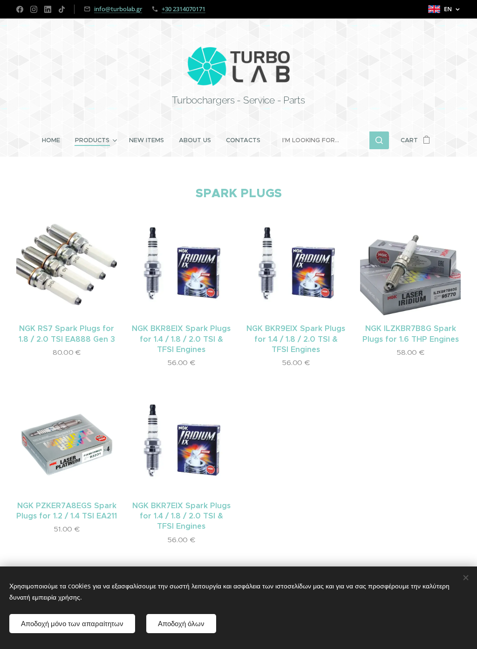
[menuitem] (55, 140)
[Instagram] (34, 9)
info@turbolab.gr (118, 9)
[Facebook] (20, 9)
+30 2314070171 (183, 9)
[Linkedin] (48, 9)
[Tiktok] (62, 9)
